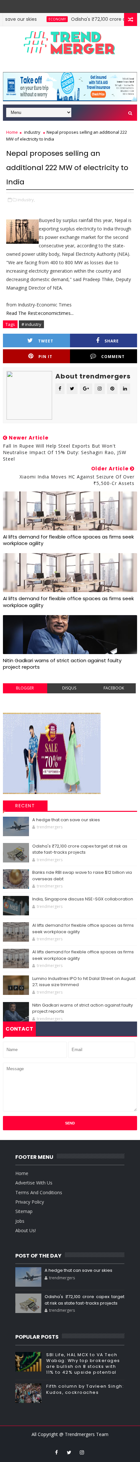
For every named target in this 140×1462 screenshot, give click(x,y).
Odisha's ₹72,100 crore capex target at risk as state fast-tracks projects (79, 849)
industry (32, 132)
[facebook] (56, 1452)
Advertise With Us (33, 1183)
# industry (31, 324)
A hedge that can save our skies (66, 820)
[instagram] (82, 1452)
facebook (114, 688)
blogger (25, 688)
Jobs (19, 1221)
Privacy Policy (29, 1202)
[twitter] (69, 1452)
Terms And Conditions (38, 1192)
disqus (69, 688)
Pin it (45, 356)
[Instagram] (64, 5)
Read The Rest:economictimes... (40, 313)
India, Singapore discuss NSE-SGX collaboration (82, 899)
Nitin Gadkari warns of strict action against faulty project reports (62, 663)
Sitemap (24, 1211)
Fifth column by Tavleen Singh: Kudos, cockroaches (85, 1389)
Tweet (45, 341)
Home (12, 132)
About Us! (25, 1230)
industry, (26, 200)
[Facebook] (74, 5)
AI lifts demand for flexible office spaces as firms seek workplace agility (68, 540)
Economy (45, 19)
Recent (25, 805)
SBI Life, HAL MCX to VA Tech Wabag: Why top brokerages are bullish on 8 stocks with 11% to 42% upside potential (83, 1364)
